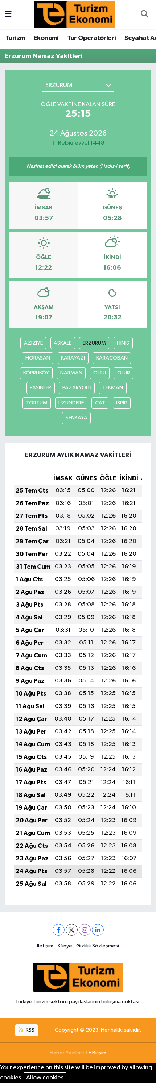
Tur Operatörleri (91, 38)
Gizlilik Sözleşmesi (97, 946)
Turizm (15, 38)
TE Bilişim (95, 1052)
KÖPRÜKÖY (36, 372)
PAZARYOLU (76, 387)
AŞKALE (62, 343)
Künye (65, 946)
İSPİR (121, 403)
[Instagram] (85, 930)
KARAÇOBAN (112, 358)
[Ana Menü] (8, 14)
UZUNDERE (71, 403)
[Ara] (144, 14)
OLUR (123, 372)
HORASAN (37, 358)
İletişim (45, 946)
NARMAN (71, 372)
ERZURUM (94, 343)
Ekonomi (46, 38)
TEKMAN (112, 387)
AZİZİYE (33, 343)
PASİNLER (40, 387)
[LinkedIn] (98, 930)
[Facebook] (59, 930)
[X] (72, 930)
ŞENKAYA (76, 417)
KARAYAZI (73, 358)
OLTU (99, 372)
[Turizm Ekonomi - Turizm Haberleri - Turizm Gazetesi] (74, 14)
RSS (29, 1030)
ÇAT (100, 403)
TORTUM (37, 403)
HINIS (123, 343)
